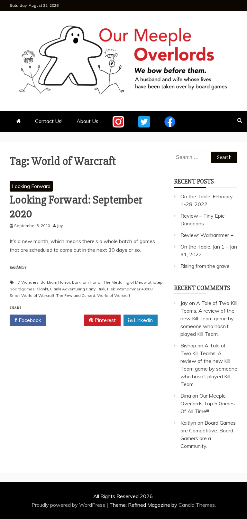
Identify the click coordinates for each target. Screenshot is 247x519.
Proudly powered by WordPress (69, 505)
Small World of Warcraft (32, 295)
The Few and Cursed (75, 295)
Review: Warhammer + (206, 235)
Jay (184, 303)
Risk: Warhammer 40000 (129, 289)
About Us (87, 121)
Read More (18, 267)
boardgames (22, 289)
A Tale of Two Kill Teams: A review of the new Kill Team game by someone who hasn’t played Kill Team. (208, 318)
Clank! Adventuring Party (73, 289)
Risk (101, 289)
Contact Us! (48, 121)
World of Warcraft (113, 295)
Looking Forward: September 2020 (76, 207)
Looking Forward (31, 186)
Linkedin (143, 320)
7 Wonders (28, 282)
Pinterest (104, 320)
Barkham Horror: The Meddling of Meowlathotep (117, 282)
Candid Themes (196, 505)
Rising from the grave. (205, 266)
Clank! (42, 289)
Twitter (67, 320)
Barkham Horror (55, 282)
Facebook (29, 320)
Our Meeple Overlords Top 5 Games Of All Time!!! (207, 403)
